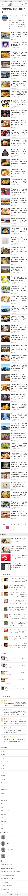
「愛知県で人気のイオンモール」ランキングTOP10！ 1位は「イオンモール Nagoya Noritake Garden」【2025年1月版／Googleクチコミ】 (19, 65)
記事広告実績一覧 (5, 889)
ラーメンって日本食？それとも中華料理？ (15, 672)
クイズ (2, 765)
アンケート (3, 653)
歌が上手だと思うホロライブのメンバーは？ (15, 665)
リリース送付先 (4, 882)
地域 (2, 807)
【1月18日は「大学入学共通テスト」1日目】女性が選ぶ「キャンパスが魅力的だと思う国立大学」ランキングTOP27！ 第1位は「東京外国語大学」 (19, 486)
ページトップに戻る (14, 894)
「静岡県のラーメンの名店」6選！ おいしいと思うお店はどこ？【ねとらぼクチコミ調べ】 (18, 171)
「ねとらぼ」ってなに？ (6, 864)
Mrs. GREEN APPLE (11, 837)
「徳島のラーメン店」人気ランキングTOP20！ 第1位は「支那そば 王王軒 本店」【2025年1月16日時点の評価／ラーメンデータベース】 (19, 447)
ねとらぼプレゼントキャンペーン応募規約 (10, 871)
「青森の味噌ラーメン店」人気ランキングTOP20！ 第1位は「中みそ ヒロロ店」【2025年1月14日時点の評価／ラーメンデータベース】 (19, 408)
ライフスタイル (4, 789)
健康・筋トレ (4, 800)
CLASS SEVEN (9, 849)
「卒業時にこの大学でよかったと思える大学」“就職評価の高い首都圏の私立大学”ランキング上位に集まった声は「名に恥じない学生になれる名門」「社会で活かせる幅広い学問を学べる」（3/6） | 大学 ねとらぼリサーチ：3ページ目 (15, 714)
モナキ (7, 856)
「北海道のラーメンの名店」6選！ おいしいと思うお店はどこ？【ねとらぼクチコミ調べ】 (18, 376)
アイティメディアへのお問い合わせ (9, 878)
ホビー (2, 786)
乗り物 (2, 793)
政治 (2, 817)
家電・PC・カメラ (5, 810)
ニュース (3, 779)
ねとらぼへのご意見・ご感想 (7, 868)
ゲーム (2, 772)
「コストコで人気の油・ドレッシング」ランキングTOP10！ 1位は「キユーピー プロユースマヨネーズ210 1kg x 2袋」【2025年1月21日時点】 (19, 280)
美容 (2, 828)
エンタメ (3, 754)
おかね (2, 758)
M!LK (7, 843)
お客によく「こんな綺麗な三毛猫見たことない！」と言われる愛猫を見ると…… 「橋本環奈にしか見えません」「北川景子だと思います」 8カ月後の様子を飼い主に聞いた (18, 603)
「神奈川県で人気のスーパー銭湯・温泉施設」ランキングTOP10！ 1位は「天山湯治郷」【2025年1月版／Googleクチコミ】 (19, 290)
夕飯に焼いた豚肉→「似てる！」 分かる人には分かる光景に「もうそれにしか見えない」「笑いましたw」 (18, 638)
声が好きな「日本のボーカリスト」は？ (14, 658)
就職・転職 (3, 814)
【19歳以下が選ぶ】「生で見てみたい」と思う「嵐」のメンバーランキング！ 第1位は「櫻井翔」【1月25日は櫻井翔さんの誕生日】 (19, 104)
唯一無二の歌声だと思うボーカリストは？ (15, 688)
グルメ (2, 768)
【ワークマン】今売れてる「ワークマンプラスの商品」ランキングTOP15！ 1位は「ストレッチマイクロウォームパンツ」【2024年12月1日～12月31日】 (19, 36)
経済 (2, 825)
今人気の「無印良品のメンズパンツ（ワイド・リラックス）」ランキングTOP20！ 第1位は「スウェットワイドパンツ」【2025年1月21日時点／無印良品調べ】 (19, 222)
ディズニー (3, 775)
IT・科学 (3, 751)
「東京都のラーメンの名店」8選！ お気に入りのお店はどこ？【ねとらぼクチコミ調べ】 (19, 259)
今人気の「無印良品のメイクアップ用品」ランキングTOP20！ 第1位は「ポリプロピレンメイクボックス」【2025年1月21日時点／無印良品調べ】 (19, 271)
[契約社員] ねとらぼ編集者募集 (8, 875)
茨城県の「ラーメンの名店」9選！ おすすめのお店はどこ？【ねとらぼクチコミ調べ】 (18, 122)
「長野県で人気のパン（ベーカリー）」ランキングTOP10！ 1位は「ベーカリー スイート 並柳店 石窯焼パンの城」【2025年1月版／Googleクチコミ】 (19, 202)
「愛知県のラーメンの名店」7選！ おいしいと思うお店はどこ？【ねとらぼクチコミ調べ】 (18, 318)
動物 (2, 803)
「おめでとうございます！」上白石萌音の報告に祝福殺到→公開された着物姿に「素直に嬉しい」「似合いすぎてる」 (18, 645)
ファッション (4, 782)
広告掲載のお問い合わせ (6, 885)
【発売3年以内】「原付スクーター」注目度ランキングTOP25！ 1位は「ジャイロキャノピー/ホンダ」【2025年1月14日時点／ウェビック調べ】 (19, 398)
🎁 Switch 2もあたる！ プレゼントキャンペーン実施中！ (11, 1)
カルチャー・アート (5, 761)
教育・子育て (4, 821)
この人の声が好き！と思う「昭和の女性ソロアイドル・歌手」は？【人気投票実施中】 (19, 44)
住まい (2, 796)
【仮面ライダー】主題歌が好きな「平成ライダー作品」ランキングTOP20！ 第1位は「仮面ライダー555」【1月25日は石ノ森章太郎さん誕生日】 (19, 114)
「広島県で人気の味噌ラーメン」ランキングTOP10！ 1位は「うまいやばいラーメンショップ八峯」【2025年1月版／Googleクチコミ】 (19, 183)
